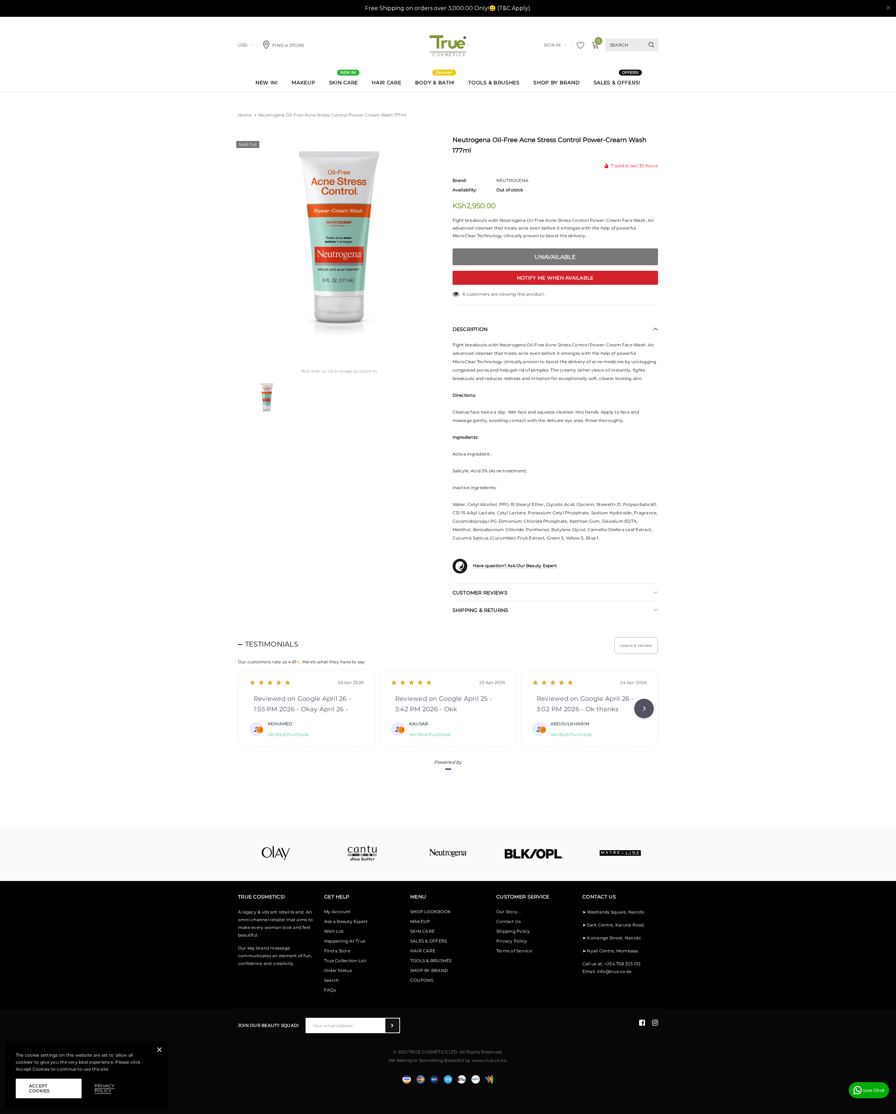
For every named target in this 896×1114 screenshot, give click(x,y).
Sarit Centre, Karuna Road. (616, 925)
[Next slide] (644, 708)
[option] (339, 240)
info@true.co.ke (614, 971)
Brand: (460, 180)
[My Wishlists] (578, 45)
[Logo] (448, 44)
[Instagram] (655, 1023)
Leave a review (636, 645)
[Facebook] (642, 1023)
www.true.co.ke (489, 1060)
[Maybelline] (620, 853)
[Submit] (392, 1025)
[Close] (159, 1050)
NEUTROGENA (512, 180)
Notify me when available (555, 278)
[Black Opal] (534, 854)
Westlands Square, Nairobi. (616, 912)
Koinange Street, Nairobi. (614, 937)
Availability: (465, 189)
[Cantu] (362, 853)
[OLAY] (276, 853)
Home (245, 115)
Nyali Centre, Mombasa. (613, 950)
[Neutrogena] (448, 853)
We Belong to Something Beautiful (426, 1060)
